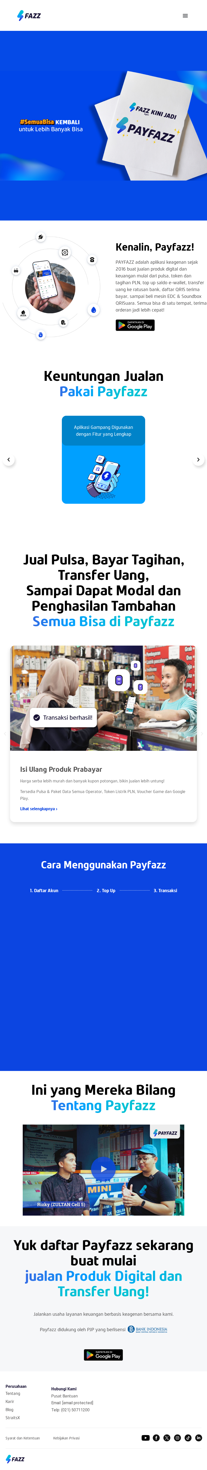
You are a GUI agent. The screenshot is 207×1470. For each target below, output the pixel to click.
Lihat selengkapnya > (38, 808)
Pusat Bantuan (64, 1395)
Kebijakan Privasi (66, 1438)
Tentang (13, 1393)
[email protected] (77, 1402)
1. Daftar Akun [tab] (44, 890)
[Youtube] (145, 1438)
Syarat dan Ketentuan (23, 1438)
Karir (10, 1401)
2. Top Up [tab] (106, 890)
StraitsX (13, 1417)
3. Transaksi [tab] (165, 890)
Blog (9, 1409)
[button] (185, 15)
